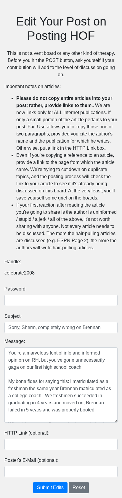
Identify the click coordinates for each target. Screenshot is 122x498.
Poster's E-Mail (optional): (31, 460)
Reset (79, 487)
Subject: (13, 316)
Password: (15, 288)
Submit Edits (50, 487)
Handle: (12, 261)
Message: (14, 341)
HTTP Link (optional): (26, 432)
